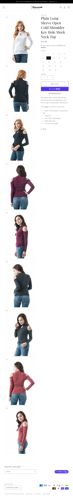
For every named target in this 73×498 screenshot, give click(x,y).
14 (61, 62)
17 (56, 66)
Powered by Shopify (19, 494)
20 (50, 70)
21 (56, 70)
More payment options (55, 93)
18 (61, 66)
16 (50, 66)
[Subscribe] (34, 472)
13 (55, 62)
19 (44, 70)
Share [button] (44, 129)
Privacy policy (37, 493)
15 (44, 66)
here (46, 107)
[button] (4, 7)
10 (66, 58)
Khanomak (11, 494)
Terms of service (47, 493)
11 (44, 62)
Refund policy (29, 493)
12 (49, 62)
